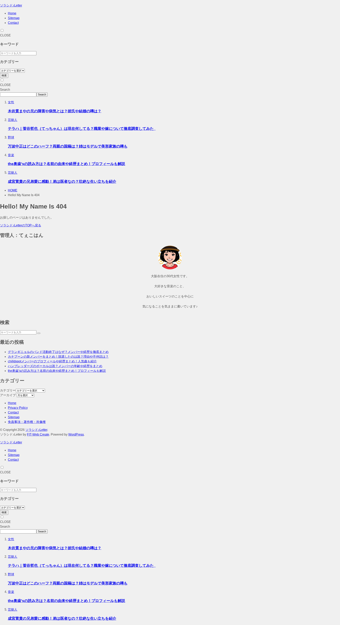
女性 (11, 102)
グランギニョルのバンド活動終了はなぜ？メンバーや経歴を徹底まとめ (58, 352)
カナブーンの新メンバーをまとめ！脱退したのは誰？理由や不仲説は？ (58, 356)
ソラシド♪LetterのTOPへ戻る (20, 225)
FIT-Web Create (38, 434)
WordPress (76, 434)
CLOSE (5, 35)
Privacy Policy (18, 407)
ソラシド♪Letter (11, 5)
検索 (4, 75)
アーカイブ (8, 395)
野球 (11, 137)
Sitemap (13, 18)
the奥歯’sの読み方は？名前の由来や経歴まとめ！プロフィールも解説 (66, 164)
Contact (13, 22)
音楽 (11, 155)
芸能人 (12, 120)
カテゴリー (8, 390)
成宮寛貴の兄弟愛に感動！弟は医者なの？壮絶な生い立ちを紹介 (62, 181)
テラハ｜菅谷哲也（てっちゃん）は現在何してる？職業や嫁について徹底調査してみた (82, 128)
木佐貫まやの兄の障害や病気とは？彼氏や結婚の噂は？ (54, 111)
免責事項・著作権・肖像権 (27, 422)
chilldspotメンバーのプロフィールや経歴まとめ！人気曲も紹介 (52, 361)
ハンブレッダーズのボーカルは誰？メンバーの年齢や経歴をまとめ (55, 366)
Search (5, 89)
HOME (12, 190)
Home (12, 13)
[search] (38, 333)
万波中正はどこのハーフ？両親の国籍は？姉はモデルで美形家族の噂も (68, 146)
